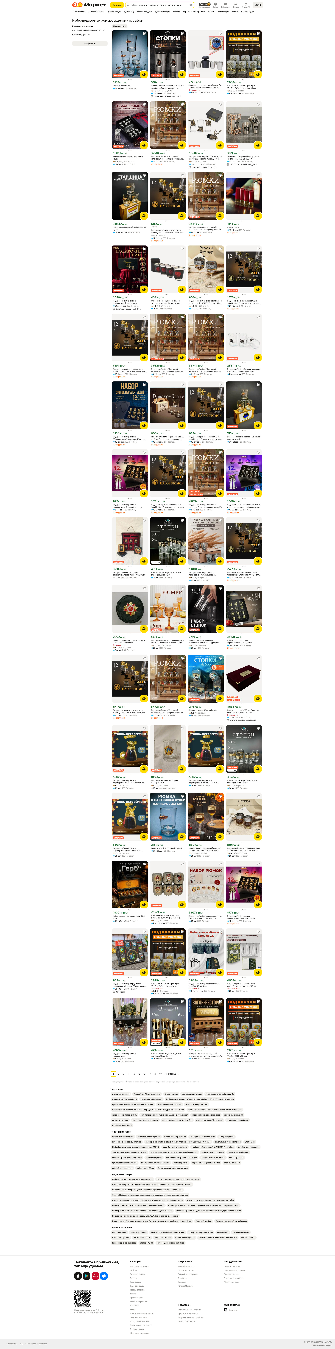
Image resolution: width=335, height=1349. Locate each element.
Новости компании (232, 1266)
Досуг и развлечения (139, 1266)
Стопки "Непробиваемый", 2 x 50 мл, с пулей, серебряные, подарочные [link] (167, 87)
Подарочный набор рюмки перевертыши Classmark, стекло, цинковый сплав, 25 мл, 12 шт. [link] (127, 506)
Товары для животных (139, 1321)
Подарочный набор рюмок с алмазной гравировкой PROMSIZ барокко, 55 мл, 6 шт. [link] (205, 302)
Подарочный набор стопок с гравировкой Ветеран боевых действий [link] (201, 573)
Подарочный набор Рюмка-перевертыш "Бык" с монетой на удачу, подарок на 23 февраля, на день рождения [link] (205, 781)
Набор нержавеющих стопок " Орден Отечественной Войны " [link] (129, 641)
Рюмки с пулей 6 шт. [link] (121, 86)
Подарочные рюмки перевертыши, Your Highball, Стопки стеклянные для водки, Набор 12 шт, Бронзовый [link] (243, 302)
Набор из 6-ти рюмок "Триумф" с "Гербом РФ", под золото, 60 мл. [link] (165, 985)
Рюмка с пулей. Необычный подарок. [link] (167, 848)
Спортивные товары (138, 1317)
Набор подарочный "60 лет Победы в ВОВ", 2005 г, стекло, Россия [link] (243, 711)
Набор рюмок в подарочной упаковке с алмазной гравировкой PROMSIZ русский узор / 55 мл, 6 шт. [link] (205, 849)
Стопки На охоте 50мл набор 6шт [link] (203, 710)
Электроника (135, 1282)
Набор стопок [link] (233, 227)
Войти (258, 5)
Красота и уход (136, 1298)
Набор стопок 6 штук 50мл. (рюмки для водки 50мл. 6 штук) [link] (166, 573)
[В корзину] (144, 74)
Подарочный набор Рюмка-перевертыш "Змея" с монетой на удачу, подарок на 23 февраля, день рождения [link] (128, 849)
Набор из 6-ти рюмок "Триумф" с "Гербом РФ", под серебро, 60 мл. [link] (241, 87)
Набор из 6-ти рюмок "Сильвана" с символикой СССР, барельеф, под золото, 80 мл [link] (166, 916)
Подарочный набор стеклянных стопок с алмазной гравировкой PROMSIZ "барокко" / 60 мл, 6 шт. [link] (243, 849)
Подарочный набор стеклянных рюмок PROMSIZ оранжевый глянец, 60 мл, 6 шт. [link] (167, 641)
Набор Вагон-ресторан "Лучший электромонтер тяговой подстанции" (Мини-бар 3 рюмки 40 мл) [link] (205, 1055)
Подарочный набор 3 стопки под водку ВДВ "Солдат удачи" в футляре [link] (243, 370)
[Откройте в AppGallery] (95, 1279)
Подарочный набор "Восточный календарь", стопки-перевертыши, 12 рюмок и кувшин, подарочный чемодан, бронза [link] (205, 370)
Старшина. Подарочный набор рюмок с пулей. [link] (129, 228)
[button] (119, 26)
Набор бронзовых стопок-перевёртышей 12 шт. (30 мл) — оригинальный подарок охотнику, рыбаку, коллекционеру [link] (241, 641)
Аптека (133, 1294)
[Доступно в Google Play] (86, 1279)
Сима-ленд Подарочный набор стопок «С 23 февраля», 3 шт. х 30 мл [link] (243, 157)
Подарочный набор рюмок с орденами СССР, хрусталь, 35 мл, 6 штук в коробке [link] (205, 917)
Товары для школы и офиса (141, 1313)
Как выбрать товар (186, 1266)
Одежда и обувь (137, 1286)
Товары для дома (137, 1290)
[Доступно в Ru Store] (104, 1279)
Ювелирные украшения (140, 1333)
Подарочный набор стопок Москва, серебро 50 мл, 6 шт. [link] (204, 985)
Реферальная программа (234, 1270)
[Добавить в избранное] (144, 34)
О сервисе (182, 1278)
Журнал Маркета (185, 1286)
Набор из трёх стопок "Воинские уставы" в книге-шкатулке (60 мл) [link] (241, 985)
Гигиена (133, 1278)
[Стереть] (191, 5)
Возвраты (182, 1282)
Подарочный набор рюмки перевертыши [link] (124, 1055)
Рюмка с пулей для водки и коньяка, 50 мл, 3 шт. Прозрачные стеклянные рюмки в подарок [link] (167, 438)
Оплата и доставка (186, 1270)
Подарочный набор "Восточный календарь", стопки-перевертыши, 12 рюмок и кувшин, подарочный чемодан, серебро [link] (167, 157)
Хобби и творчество (138, 1302)
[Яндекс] (328, 1345)
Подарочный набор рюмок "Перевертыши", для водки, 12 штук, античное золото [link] (128, 438)
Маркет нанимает (231, 1282)
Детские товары (137, 1329)
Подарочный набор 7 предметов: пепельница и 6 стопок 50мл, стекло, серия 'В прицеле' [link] (129, 985)
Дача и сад (134, 1306)
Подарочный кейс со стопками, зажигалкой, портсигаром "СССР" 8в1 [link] (129, 573)
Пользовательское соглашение (33, 1344)
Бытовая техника (137, 1274)
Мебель (133, 1270)
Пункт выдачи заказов (233, 1278)
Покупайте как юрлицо (187, 1274)
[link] (121, 1094)
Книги (132, 1309)
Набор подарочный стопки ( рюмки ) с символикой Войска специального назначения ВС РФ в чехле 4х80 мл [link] (205, 86)
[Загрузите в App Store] (78, 1279)
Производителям (231, 1274)
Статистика (11, 1344)
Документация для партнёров (191, 1317)
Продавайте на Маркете (188, 1313)
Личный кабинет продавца (189, 1310)
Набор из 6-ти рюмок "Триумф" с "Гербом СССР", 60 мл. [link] (241, 1055)
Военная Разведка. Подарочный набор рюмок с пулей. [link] (243, 438)
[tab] (79, 12)
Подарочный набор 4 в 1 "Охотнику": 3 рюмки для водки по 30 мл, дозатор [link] (205, 157)
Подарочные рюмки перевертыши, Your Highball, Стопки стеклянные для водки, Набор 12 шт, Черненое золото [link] (167, 231)
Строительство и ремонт (140, 1325)
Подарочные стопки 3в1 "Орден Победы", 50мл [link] (164, 781)
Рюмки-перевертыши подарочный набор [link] (128, 157)
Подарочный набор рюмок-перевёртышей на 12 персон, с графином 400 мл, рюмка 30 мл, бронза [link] (127, 302)
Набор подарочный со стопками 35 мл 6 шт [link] (129, 917)
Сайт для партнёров (186, 1321)
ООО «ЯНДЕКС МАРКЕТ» (321, 1342)
